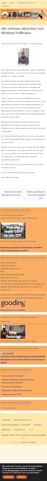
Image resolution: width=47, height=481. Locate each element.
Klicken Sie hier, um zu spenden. (13, 310)
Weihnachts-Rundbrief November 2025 (17, 390)
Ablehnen (21, 477)
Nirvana (24, 442)
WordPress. (32, 442)
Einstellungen (13, 470)
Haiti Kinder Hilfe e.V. (27, 3)
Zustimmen (8, 477)
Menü (4, 3)
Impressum (6, 430)
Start (12, 3)
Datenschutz (19, 430)
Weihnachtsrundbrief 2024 (12, 394)
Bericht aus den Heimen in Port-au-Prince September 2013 (36, 195)
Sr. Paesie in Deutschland (11, 387)
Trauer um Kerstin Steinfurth (12, 376)
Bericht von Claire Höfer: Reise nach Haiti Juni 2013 (12, 193)
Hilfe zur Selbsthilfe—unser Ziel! (16, 425)
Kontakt (6, 6)
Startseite (6, 420)
